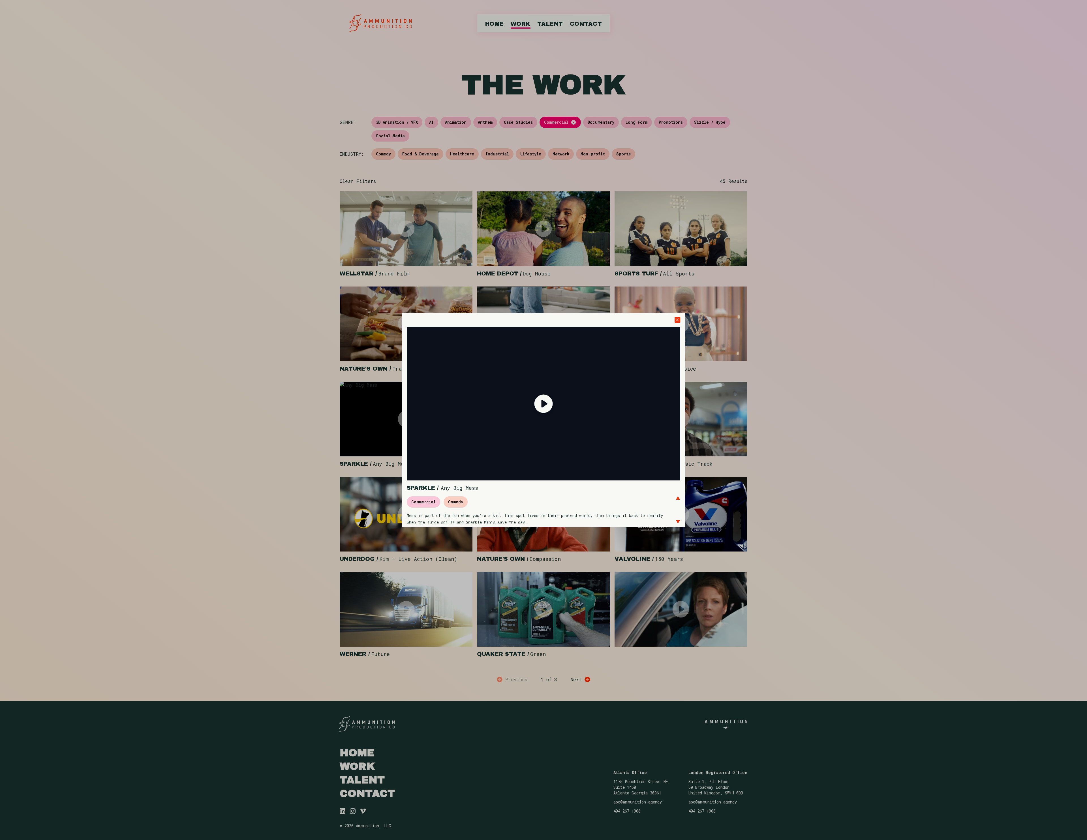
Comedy (455, 502)
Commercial (423, 502)
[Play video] (543, 403)
